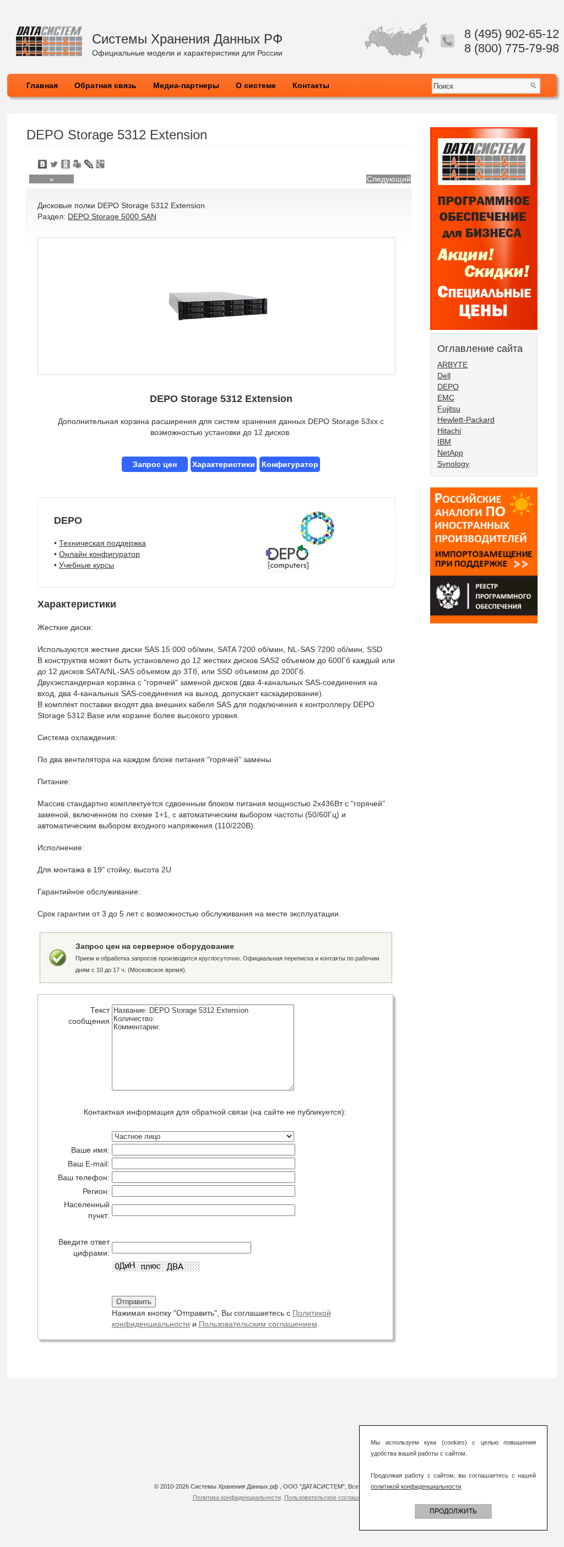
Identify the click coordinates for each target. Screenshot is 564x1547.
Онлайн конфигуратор (99, 554)
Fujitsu (448, 408)
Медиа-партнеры (186, 85)
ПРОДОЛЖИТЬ (453, 1511)
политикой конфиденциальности (416, 1486)
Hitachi (449, 430)
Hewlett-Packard (466, 419)
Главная (42, 85)
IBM (444, 441)
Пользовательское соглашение (328, 1497)
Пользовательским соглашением (258, 1324)
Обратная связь (105, 85)
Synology (453, 463)
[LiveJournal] (89, 164)
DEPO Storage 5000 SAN (112, 216)
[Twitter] (54, 164)
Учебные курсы (86, 565)
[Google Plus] (100, 164)
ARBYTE (452, 364)
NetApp (450, 452)
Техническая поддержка (102, 543)
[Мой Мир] (77, 164)
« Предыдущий (52, 179)
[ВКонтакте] (42, 164)
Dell (444, 375)
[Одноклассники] (66, 164)
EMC (445, 397)
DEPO (448, 386)
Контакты (310, 85)
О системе (256, 85)
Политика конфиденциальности (237, 1497)
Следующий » (389, 179)
